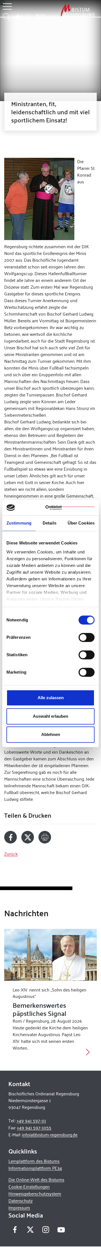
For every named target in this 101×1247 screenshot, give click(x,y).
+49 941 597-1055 (34, 1127)
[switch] (87, 637)
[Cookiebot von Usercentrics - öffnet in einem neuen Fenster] (70, 507)
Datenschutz (20, 1200)
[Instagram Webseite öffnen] (45, 1229)
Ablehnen (50, 734)
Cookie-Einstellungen (29, 1186)
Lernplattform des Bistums (33, 1160)
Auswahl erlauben (50, 716)
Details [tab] (49, 523)
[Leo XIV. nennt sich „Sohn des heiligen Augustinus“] (50, 955)
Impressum (19, 1207)
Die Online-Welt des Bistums (36, 1179)
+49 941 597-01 (31, 1120)
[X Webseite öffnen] (30, 1229)
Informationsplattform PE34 (35, 1167)
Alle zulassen (51, 697)
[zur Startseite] (78, 10)
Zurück (11, 853)
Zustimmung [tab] (18, 523)
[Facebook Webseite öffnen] (14, 1229)
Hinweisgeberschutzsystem (34, 1193)
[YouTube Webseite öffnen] (61, 1229)
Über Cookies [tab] (81, 523)
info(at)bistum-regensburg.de (49, 1134)
